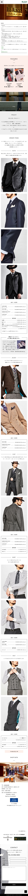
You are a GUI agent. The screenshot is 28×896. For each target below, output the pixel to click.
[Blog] (14, 110)
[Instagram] (14, 100)
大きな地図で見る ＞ (22, 831)
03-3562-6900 (6, 785)
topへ (25, 891)
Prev (4, 76)
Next (24, 76)
